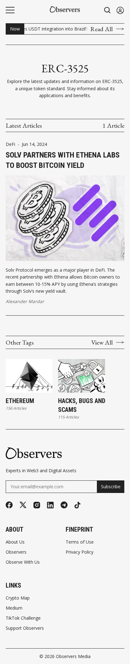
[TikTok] (77, 505)
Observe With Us (23, 562)
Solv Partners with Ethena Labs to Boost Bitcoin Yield (63, 160)
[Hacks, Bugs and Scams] (81, 376)
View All (102, 342)
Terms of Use (80, 542)
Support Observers (25, 628)
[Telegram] (64, 504)
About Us (15, 542)
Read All (101, 28)
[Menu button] (10, 10)
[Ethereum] (29, 376)
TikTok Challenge (23, 618)
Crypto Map (18, 598)
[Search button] (107, 10)
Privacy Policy (79, 552)
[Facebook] (9, 504)
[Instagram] (36, 505)
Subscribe (111, 487)
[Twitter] (23, 505)
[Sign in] (120, 10)
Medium (14, 608)
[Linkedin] (50, 505)
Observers (16, 552)
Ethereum (20, 401)
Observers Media (73, 656)
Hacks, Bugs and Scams (81, 405)
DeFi (10, 144)
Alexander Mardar (25, 301)
